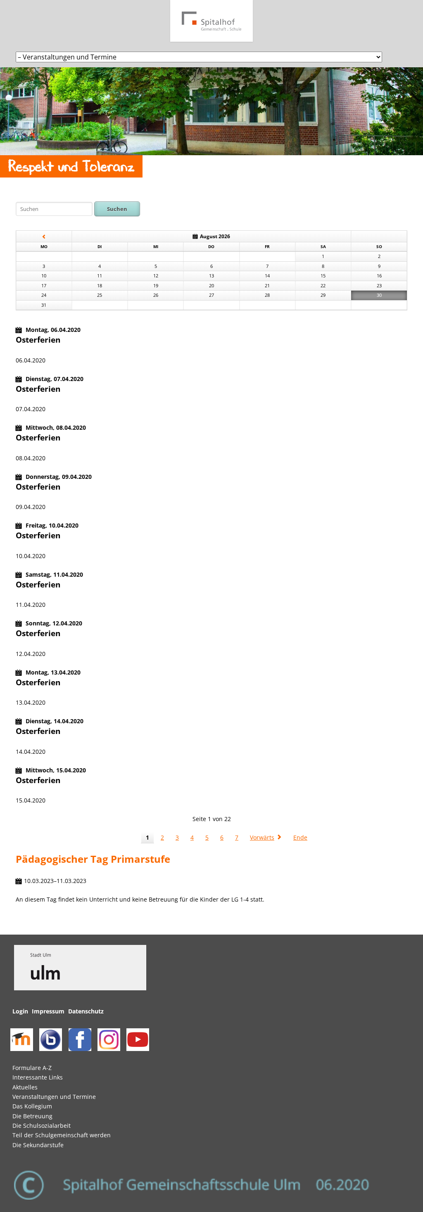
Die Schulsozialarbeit (41, 1125)
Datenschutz (86, 1011)
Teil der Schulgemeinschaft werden (61, 1135)
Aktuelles (25, 1087)
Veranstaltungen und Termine (54, 1097)
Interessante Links (37, 1077)
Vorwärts (262, 837)
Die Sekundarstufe (38, 1145)
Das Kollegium (32, 1106)
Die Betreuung (32, 1116)
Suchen (117, 209)
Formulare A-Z (32, 1068)
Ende (300, 837)
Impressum (48, 1011)
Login (20, 1011)
